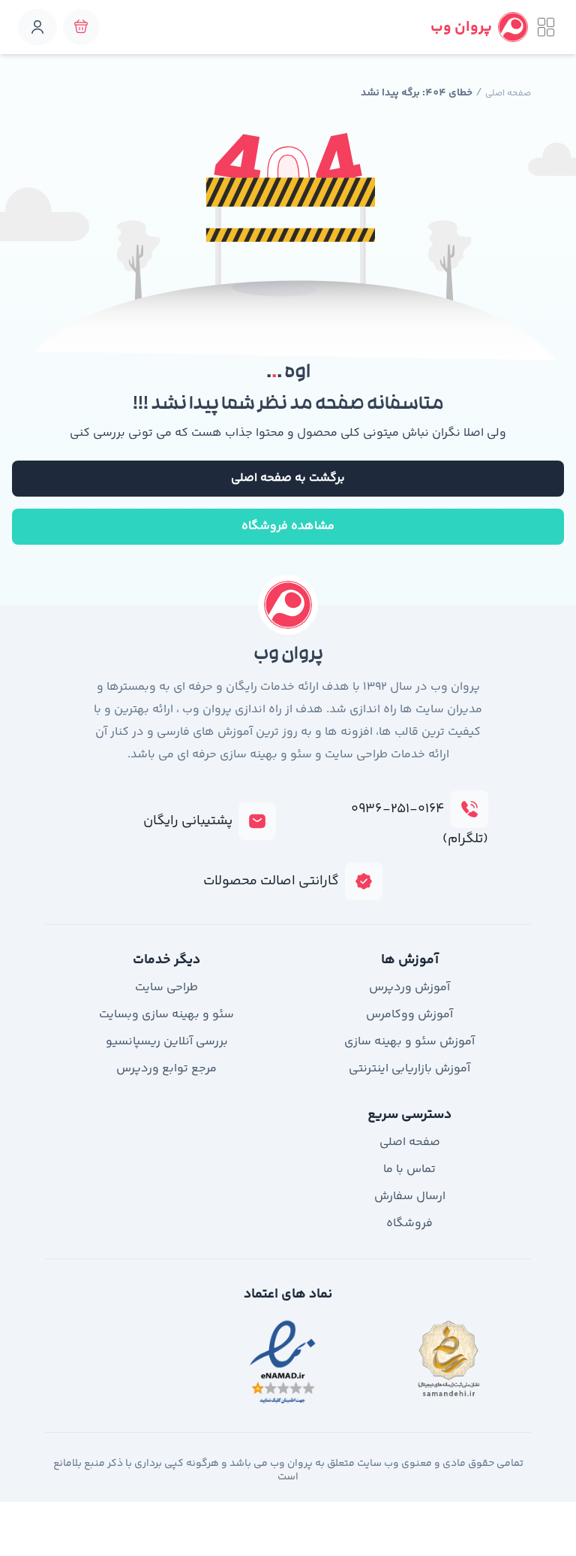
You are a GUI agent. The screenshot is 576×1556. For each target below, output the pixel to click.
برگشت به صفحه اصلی (288, 478)
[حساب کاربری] (37, 27)
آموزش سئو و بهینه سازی (409, 1041)
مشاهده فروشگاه (288, 526)
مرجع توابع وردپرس (166, 1068)
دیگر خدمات (166, 960)
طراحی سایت (166, 987)
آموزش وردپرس (409, 987)
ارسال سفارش (410, 1196)
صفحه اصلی (508, 93)
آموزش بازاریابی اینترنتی (409, 1068)
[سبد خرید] (81, 27)
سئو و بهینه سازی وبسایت (166, 1014)
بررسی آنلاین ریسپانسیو (167, 1041)
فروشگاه (409, 1223)
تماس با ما (409, 1169)
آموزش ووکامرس (409, 1014)
